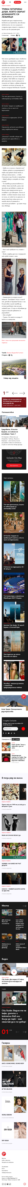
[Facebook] (17, 35)
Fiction (9, 1180)
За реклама (5, 1166)
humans (20, 353)
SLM (19, 1180)
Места (4, 1158)
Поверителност (6, 1172)
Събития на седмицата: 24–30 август (12, 118)
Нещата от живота (6, 5)
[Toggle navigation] (24, 2)
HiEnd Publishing (11, 1178)
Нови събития (6, 1160)
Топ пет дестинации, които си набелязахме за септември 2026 (12, 97)
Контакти (5, 1170)
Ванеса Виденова (12, 353)
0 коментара (5, 35)
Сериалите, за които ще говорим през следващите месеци (13, 127)
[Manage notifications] (24, 1184)
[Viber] (19, 35)
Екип (3, 1168)
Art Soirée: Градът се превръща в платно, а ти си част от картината (12, 107)
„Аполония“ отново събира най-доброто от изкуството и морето (12, 138)
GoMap (18, 2)
